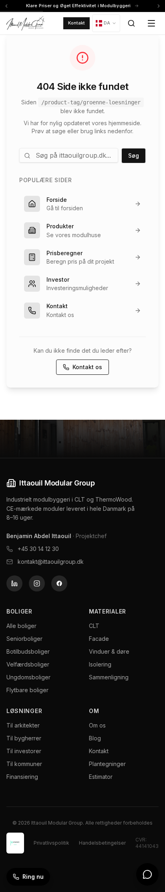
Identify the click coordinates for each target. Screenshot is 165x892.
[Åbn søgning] (131, 23)
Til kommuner (24, 763)
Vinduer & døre (109, 651)
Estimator (101, 776)
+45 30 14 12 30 (38, 548)
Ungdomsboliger (28, 677)
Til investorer (23, 751)
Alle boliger (21, 625)
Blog (95, 738)
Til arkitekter (23, 725)
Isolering (100, 664)
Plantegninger (107, 763)
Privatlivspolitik (51, 843)
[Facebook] (59, 583)
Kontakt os (87, 367)
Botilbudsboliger (28, 651)
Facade (99, 638)
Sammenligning (109, 677)
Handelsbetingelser (102, 843)
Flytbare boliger (27, 690)
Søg (133, 155)
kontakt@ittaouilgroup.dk (51, 561)
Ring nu (33, 876)
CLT (94, 625)
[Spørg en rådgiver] (147, 874)
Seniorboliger (24, 638)
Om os (97, 725)
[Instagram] (37, 583)
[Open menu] (151, 23)
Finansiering (22, 776)
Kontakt (76, 23)
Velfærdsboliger (27, 664)
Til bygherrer (23, 738)
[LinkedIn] (14, 583)
